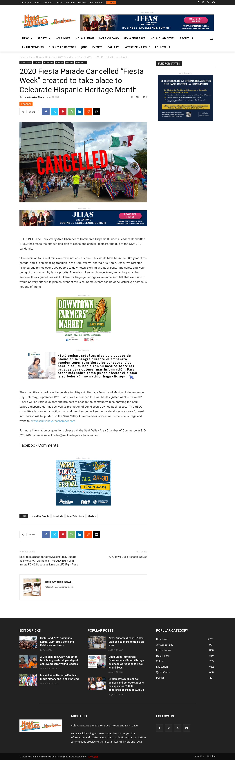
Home (22, 57)
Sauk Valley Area (75, 515)
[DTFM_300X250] (83, 346)
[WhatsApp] (71, 111)
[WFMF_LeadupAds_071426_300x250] (83, 508)
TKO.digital (92, 756)
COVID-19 (48, 62)
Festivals (69, 62)
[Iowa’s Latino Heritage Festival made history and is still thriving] (28, 680)
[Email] (96, 111)
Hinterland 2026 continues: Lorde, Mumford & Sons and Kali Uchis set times (57, 642)
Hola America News (33, 97)
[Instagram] (203, 3)
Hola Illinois (81, 62)
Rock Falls (58, 515)
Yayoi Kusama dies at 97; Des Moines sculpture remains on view (126, 642)
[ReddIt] (88, 111)
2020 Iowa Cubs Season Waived (128, 556)
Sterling (92, 515)
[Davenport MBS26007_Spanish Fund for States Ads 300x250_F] (185, 120)
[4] (147, 30)
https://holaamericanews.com (59, 587)
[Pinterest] (62, 111)
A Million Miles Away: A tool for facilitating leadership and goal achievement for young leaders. (59, 660)
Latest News (35, 57)
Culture (59, 62)
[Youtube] (213, 3)
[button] (211, 38)
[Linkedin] (79, 111)
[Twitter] (208, 3)
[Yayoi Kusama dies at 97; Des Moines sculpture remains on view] (97, 642)
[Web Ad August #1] (83, 382)
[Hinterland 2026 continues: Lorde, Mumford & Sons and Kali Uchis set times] (28, 642)
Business (50, 57)
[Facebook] (198, 3)
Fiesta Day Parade (40, 515)
